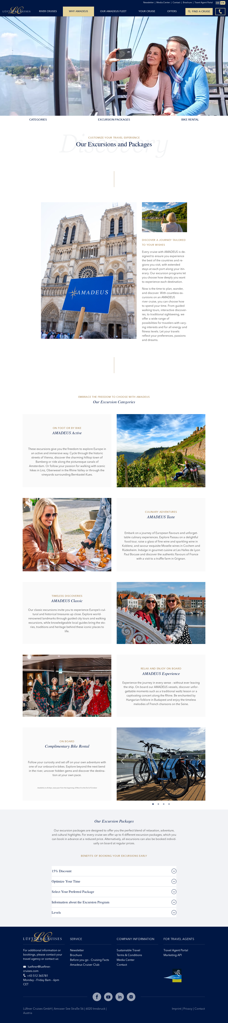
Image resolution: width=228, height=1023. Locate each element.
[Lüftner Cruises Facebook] (97, 997)
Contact (200, 1008)
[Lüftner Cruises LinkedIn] (119, 997)
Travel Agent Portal (204, 2)
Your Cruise (147, 11)
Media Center (164, 2)
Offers (172, 11)
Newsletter (149, 2)
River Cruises (48, 11)
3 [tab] (163, 804)
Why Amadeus (78, 11)
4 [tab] (169, 804)
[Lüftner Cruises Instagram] (131, 997)
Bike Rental (190, 119)
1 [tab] (153, 804)
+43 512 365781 (37, 975)
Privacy (188, 1008)
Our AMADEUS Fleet (113, 11)
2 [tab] (158, 804)
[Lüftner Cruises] (44, 938)
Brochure (188, 2)
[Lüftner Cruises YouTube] (108, 997)
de (217, 2)
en (222, 2)
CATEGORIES (38, 119)
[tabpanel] (161, 764)
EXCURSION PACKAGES (114, 119)
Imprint (177, 1008)
